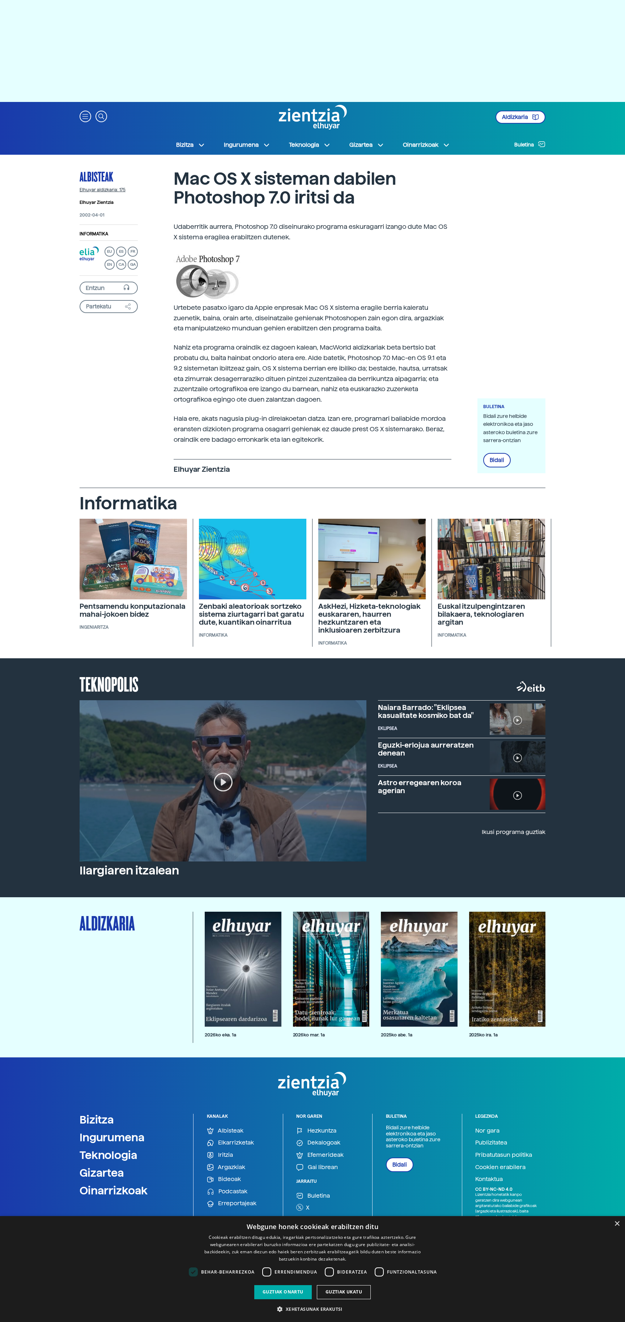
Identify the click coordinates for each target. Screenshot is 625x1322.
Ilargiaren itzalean (129, 870)
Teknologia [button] (304, 144)
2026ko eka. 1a (220, 1035)
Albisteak (96, 176)
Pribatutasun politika (503, 1154)
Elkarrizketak (235, 1142)
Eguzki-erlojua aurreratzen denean (425, 749)
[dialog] (312, 1269)
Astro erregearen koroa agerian (420, 786)
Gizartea (102, 1172)
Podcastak (232, 1191)
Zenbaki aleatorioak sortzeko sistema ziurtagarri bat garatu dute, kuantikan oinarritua (251, 614)
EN (109, 264)
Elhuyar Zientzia (97, 202)
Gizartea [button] (361, 144)
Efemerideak (325, 1154)
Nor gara (487, 1130)
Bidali (497, 460)
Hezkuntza (321, 1130)
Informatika (94, 233)
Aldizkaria (515, 117)
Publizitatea (491, 1142)
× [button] (617, 1224)
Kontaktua (489, 1179)
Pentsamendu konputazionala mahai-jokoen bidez (132, 610)
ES (121, 251)
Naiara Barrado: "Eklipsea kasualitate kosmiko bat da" (426, 711)
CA (121, 264)
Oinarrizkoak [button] (420, 144)
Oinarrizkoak (114, 1190)
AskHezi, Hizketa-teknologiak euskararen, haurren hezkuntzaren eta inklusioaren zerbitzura (369, 618)
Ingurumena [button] (241, 144)
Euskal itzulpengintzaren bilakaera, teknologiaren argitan (481, 614)
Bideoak (229, 1179)
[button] (85, 116)
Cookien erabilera (500, 1167)
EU (109, 251)
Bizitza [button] (185, 144)
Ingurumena (112, 1137)
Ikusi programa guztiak (513, 832)
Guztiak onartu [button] (283, 1292)
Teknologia (108, 1154)
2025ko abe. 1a (396, 1035)
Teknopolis (109, 684)
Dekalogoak (323, 1142)
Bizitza (97, 1119)
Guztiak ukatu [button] (344, 1292)
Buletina (524, 144)
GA (133, 264)
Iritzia (225, 1154)
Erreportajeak (236, 1203)
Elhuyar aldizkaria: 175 (103, 189)
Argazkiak (231, 1167)
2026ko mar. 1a (309, 1035)
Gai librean (322, 1167)
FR (133, 251)
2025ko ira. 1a (483, 1035)
